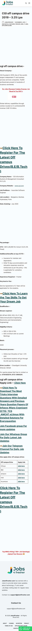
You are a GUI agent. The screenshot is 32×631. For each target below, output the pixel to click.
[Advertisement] (16, 46)
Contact (16, 628)
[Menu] (29, 3)
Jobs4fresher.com (8, 581)
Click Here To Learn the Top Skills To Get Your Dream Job (14, 297)
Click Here (20, 382)
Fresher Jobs (19, 24)
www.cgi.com (19, 186)
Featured (12, 24)
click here (21, 466)
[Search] (26, 3)
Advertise (19, 623)
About (5, 623)
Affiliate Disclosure (21, 625)
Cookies (11, 623)
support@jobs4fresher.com (16, 608)
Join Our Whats (8, 434)
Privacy (26, 623)
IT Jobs (26, 24)
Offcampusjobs (7, 25)
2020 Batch (5, 24)
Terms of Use (9, 625)
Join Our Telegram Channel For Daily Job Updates (12, 449)
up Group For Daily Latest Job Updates (13, 437)
